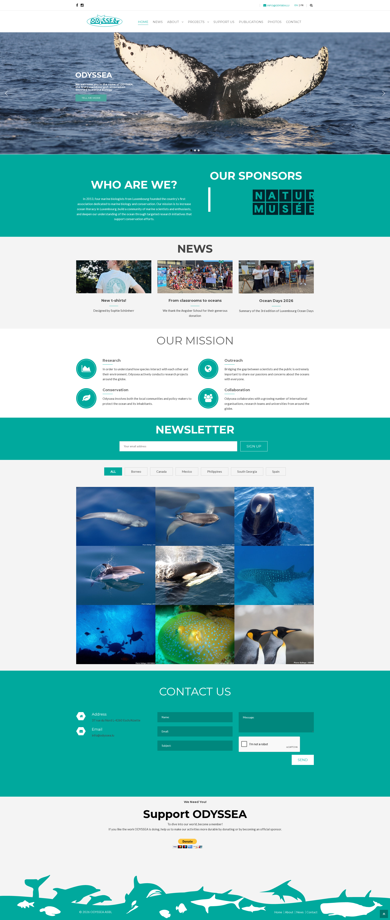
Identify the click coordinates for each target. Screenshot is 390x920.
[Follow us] (82, 5)
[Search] (311, 5)
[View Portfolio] (116, 506)
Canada (161, 471)
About (289, 912)
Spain (276, 471)
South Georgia (247, 471)
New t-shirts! (113, 300)
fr (302, 5)
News (300, 912)
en (296, 5)
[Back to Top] (383, 913)
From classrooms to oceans (195, 300)
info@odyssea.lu (103, 735)
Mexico (187, 471)
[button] (6, 93)
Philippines (214, 471)
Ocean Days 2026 (276, 301)
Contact (312, 912)
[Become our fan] (77, 5)
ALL (113, 471)
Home (278, 912)
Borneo (136, 471)
